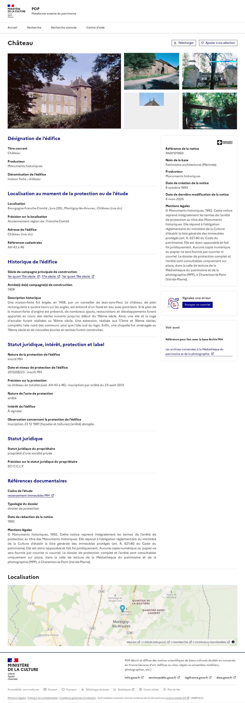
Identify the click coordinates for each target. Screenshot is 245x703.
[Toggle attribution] (233, 642)
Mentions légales (17, 698)
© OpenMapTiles (179, 641)
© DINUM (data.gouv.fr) (154, 641)
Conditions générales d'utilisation (77, 698)
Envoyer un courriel (197, 305)
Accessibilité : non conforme (23, 689)
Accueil (12, 28)
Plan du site (174, 689)
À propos (71, 689)
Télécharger (186, 43)
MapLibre (132, 641)
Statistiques (124, 689)
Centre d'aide (96, 28)
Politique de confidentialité (43, 698)
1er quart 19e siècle (76, 276)
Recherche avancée (64, 28)
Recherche (34, 28)
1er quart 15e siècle (21, 276)
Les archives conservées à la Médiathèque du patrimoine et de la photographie (194, 351)
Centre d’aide (151, 689)
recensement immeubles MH (29, 495)
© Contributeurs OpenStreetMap (209, 641)
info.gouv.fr (132, 678)
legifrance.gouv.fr (196, 678)
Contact (52, 689)
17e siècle (49, 276)
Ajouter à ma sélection (220, 43)
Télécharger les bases (97, 689)
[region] (122, 615)
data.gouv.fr (224, 678)
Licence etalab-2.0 (176, 698)
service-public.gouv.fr (162, 678)
